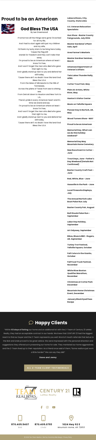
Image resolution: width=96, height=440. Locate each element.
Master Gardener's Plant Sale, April (79, 45)
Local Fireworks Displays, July (79, 191)
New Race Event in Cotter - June (80, 151)
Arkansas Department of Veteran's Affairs (79, 68)
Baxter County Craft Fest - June (80, 171)
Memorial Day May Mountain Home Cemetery (80, 143)
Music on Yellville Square (79, 104)
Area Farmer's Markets (78, 52)
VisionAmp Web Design (55, 437)
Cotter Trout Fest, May (78, 84)
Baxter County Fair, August (80, 207)
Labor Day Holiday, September (76, 223)
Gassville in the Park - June (80, 184)
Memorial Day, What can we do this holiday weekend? (79, 133)
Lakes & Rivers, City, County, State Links (77, 19)
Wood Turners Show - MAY (80, 118)
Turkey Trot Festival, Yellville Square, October (79, 246)
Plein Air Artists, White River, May (78, 91)
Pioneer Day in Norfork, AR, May (80, 111)
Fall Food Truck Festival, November (79, 263)
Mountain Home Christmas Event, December (80, 292)
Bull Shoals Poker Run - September (78, 214)
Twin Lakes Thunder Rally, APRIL (80, 77)
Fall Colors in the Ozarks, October (79, 255)
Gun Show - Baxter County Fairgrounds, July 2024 (80, 36)
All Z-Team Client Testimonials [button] (48, 368)
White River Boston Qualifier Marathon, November (77, 273)
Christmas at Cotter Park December (80, 283)
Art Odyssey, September (79, 230)
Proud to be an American (79, 124)
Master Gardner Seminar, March (80, 59)
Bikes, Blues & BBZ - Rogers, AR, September (80, 237)
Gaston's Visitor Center (79, 98)
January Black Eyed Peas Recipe (79, 300)
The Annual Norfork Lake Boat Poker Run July (79, 200)
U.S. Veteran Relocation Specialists (79, 28)
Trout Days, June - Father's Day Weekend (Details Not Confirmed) (80, 161)
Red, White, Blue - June (78, 178)
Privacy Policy (67, 437)
